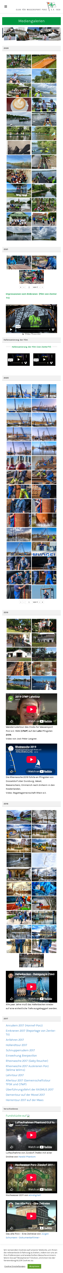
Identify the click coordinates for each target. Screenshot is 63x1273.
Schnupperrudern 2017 (20, 1050)
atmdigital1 (35, 1195)
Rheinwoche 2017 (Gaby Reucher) (27, 1061)
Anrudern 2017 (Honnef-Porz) (24, 1025)
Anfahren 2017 (15, 1039)
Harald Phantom (27, 1156)
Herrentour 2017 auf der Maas (25, 1100)
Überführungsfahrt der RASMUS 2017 (29, 1089)
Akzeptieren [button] (34, 1266)
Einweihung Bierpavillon (21, 1055)
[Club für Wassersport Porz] (38, 6)
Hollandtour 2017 (16, 1045)
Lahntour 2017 (15, 1075)
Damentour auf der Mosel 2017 (25, 1094)
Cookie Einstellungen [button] (14, 1266)
